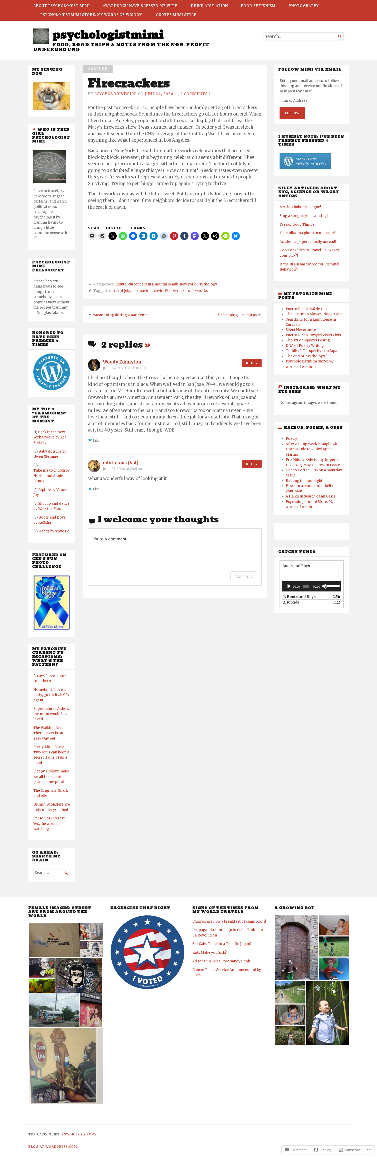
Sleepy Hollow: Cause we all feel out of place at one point (51, 776)
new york (188, 284)
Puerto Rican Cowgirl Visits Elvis (313, 335)
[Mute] (324, 586)
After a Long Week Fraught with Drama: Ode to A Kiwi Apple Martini (313, 449)
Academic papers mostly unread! (308, 242)
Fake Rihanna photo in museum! (307, 233)
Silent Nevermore (301, 330)
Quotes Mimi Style (176, 15)
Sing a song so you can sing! (304, 216)
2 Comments (194, 94)
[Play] (289, 586)
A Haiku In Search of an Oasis (310, 496)
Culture (97, 68)
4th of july (121, 291)
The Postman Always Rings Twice (314, 314)
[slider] (332, 585)
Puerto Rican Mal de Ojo (306, 309)
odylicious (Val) (120, 463)
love (91, 1134)
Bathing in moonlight (304, 481)
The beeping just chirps (236, 315)
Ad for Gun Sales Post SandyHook (221, 961)
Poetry (291, 438)
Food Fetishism (258, 6)
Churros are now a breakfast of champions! (229, 921)
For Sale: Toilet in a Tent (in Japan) (221, 944)
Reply (251, 363)
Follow (292, 113)
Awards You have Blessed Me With (140, 6)
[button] (54, 940)
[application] (311, 586)
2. (291, 602)
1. (299, 596)
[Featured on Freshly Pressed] (51, 389)
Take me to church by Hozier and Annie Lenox (51, 475)
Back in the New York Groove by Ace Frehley (49, 437)
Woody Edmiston (122, 362)
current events (140, 284)
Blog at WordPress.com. (53, 1147)
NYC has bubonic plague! (300, 207)
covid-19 (161, 291)
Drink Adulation (209, 6)
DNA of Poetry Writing (305, 345)
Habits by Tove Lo (54, 531)
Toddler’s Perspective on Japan (313, 351)
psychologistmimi (108, 34)
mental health (166, 284)
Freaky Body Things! (297, 224)
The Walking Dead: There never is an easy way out (49, 733)
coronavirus (142, 291)
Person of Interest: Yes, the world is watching (49, 823)
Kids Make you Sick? (209, 952)
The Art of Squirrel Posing (308, 340)
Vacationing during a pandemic (120, 315)
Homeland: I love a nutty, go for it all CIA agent (51, 694)
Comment (244, 576)
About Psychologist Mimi (61, 6)
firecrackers (179, 291)
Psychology (207, 284)
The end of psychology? (306, 356)
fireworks (199, 291)
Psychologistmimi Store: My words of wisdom (91, 15)
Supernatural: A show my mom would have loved (51, 713)
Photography (304, 6)
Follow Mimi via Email (310, 69)
